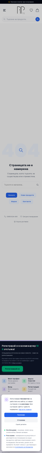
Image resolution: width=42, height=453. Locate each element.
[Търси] (37, 19)
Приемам (21, 415)
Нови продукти (27, 195)
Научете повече (25, 409)
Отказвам (21, 420)
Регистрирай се (12, 369)
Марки (14, 201)
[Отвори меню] (4, 10)
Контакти (27, 201)
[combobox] (21, 19)
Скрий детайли (21, 424)
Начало (11, 195)
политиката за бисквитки (24, 447)
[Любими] (31, 10)
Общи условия (16, 363)
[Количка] (37, 10)
